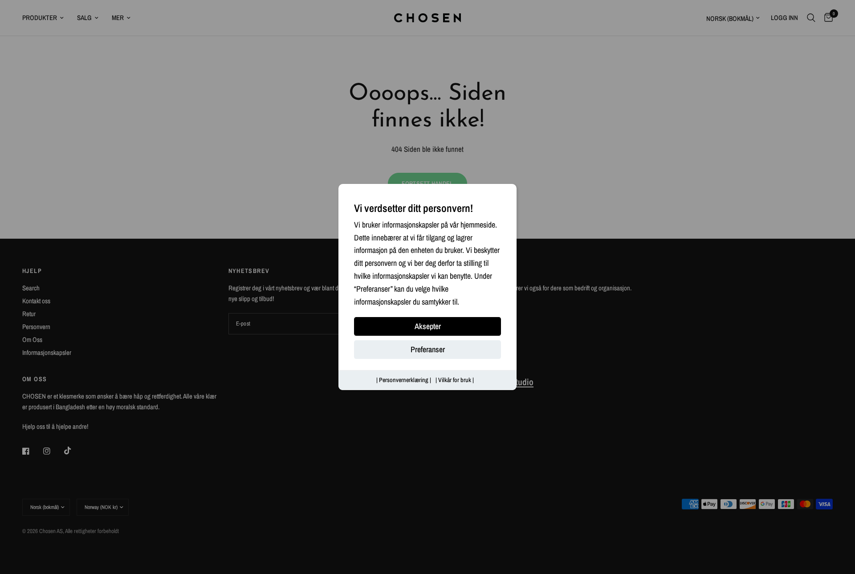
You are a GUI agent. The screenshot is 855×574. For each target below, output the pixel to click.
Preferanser (428, 349)
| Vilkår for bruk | (455, 380)
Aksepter (428, 326)
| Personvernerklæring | (403, 380)
